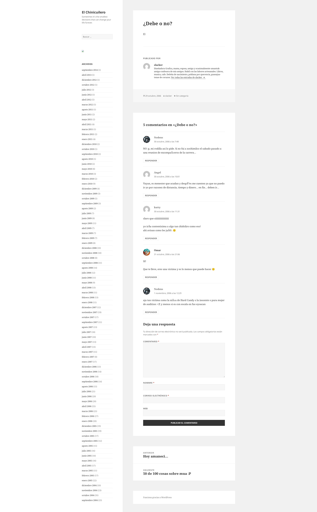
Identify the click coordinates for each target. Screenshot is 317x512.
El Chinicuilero (94, 12)
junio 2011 (87, 114)
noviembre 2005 (89, 431)
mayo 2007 (87, 342)
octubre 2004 (88, 495)
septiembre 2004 (90, 500)
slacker (168, 95)
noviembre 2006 (89, 371)
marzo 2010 (87, 173)
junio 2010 (87, 164)
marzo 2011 (87, 129)
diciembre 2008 (89, 248)
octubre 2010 (88, 149)
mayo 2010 (87, 169)
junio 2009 (87, 218)
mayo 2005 (87, 460)
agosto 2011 (87, 109)
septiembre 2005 (90, 441)
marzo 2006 (87, 411)
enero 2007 (87, 361)
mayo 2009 (87, 223)
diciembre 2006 (89, 366)
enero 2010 (87, 183)
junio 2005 (87, 455)
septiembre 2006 (90, 381)
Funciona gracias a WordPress (157, 497)
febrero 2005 (88, 475)
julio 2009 (86, 213)
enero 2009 (87, 243)
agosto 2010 (87, 159)
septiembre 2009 (90, 203)
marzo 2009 (87, 233)
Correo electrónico (156, 395)
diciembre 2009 (89, 188)
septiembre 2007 (90, 322)
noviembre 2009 (89, 193)
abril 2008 (86, 287)
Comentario (151, 341)
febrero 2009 (88, 238)
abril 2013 (86, 75)
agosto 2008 (87, 267)
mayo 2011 (87, 119)
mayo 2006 (87, 401)
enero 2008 (87, 302)
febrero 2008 (88, 297)
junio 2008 (87, 277)
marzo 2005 (87, 470)
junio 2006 (87, 396)
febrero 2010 (88, 178)
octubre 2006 (88, 376)
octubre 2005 (88, 436)
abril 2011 (86, 124)
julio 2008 (86, 272)
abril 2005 (86, 465)
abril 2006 (86, 406)
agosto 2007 (87, 327)
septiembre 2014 (90, 70)
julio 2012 (86, 89)
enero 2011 (87, 139)
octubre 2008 (88, 258)
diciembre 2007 (89, 307)
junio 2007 (87, 337)
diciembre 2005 (89, 426)
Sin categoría (182, 95)
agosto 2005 (87, 445)
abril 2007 (86, 347)
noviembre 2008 (89, 253)
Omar (157, 250)
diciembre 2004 (89, 485)
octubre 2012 (88, 84)
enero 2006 (87, 421)
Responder (151, 160)
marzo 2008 (87, 292)
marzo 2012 (87, 104)
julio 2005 (86, 450)
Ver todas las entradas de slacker (187, 77)
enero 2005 (87, 480)
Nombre (148, 382)
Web (145, 408)
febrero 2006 (88, 416)
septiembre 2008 (90, 263)
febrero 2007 (88, 356)
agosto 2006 (87, 386)
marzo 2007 (87, 352)
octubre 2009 (88, 198)
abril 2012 (86, 99)
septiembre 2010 (90, 154)
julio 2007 (86, 332)
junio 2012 (87, 94)
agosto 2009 (87, 208)
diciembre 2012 (89, 80)
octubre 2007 (88, 317)
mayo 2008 (87, 282)
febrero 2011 (88, 134)
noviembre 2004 (89, 490)
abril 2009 (86, 228)
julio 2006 (86, 391)
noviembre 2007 (89, 312)
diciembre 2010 (89, 144)
